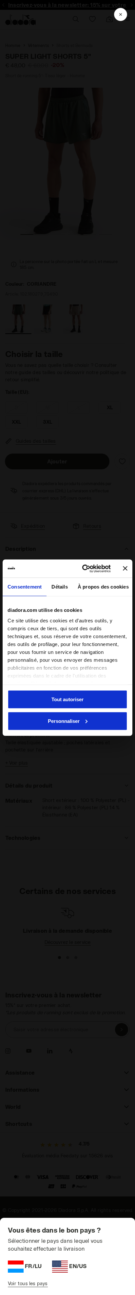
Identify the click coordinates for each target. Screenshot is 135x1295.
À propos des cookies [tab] (103, 587)
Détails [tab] (59, 587)
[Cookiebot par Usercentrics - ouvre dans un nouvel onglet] (83, 568)
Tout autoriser (67, 699)
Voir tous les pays (28, 1283)
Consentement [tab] (25, 587)
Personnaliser (64, 721)
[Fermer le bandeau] (125, 568)
